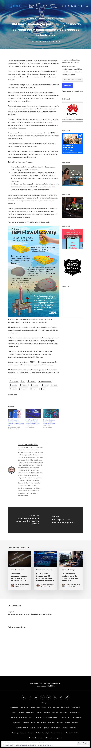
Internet (51, 18)
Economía (46, 712)
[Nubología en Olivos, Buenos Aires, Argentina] (64, 520)
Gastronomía (23, 717)
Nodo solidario (41, 722)
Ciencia (44, 707)
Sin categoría (55, 728)
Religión (32, 728)
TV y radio (49, 738)
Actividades (14, 707)
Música (33, 722)
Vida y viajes (58, 738)
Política (67, 722)
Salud (39, 728)
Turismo (41, 738)
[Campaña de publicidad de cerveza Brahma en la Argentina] (27, 520)
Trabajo (76, 733)
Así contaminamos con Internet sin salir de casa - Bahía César (30, 614)
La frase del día (64, 717)
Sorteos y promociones (19, 733)
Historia (31, 717)
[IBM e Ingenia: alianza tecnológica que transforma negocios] (51, 413)
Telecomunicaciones (57, 733)
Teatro (38, 733)
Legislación (16, 722)
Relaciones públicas (21, 728)
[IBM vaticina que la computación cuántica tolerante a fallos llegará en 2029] (16, 413)
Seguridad (46, 728)
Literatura (25, 722)
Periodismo (51, 722)
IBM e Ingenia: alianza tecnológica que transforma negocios (49, 421)
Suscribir (67, 85)
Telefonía (69, 733)
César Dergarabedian (39, 41)
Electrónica (64, 712)
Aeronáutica (24, 707)
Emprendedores (75, 712)
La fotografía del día (50, 717)
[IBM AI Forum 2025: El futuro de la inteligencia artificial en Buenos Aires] (33, 413)
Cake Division (51, 686)
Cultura (14, 712)
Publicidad (75, 722)
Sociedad (64, 728)
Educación (55, 712)
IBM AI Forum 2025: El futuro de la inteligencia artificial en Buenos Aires (33, 421)
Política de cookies (47, 745)
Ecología (42, 18)
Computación (31, 18)
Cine (49, 707)
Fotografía (13, 717)
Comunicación (76, 707)
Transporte (33, 738)
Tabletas (31, 733)
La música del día (76, 717)
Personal (60, 722)
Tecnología (20, 570)
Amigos (32, 707)
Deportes (21, 712)
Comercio (56, 707)
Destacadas (30, 712)
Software (60, 18)
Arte (38, 707)
